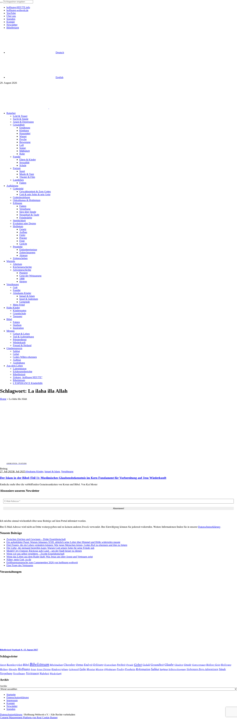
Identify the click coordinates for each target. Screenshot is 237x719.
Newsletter (11, 706)
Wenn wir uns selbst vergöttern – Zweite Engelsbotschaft (35, 553)
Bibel (26, 664)
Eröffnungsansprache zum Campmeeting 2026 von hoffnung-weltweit (42, 562)
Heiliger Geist (213, 664)
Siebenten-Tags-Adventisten (202, 669)
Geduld (146, 664)
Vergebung (6, 673)
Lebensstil (74, 669)
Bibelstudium (56, 664)
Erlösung (98, 664)
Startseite (11, 694)
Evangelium (110, 664)
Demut (79, 664)
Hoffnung (24, 669)
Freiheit (121, 664)
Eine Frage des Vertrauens (19, 565)
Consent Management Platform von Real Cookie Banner (29, 717)
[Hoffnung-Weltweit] (72, 107)
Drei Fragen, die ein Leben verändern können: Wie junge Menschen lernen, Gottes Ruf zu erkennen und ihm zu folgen (66, 545)
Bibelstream (39, 664)
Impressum (12, 700)
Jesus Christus (44, 669)
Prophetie (130, 669)
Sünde (222, 669)
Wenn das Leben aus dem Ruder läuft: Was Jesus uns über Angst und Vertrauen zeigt (49, 556)
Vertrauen (32, 673)
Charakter (69, 664)
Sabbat (155, 669)
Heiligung (226, 664)
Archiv (3, 686)
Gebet (138, 664)
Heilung (4, 669)
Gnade (187, 664)
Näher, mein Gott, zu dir (18, 559)
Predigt (120, 669)
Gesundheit (157, 664)
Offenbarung (110, 669)
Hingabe (13, 669)
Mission (100, 669)
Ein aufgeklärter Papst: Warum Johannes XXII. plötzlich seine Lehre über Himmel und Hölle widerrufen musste (63, 542)
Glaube (169, 664)
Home (3, 399)
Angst (3, 664)
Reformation (143, 669)
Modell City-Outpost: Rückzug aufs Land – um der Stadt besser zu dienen (44, 550)
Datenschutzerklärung (209, 526)
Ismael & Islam (52, 471)
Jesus (33, 669)
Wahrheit (44, 673)
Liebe (82, 669)
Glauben (178, 664)
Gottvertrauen (199, 664)
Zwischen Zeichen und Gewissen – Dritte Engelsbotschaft (36, 539)
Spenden (10, 709)
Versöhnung (67, 471)
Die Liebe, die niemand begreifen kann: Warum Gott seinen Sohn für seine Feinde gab (50, 548)
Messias (91, 669)
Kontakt (10, 703)
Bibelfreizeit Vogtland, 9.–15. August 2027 (19, 650)
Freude (129, 664)
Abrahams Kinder (34, 471)
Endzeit (88, 664)
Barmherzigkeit (14, 664)
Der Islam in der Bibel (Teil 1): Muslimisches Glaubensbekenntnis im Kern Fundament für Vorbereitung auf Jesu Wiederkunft (83, 477)
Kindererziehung (60, 669)
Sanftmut (164, 669)
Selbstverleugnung (177, 669)
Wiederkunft (55, 673)
